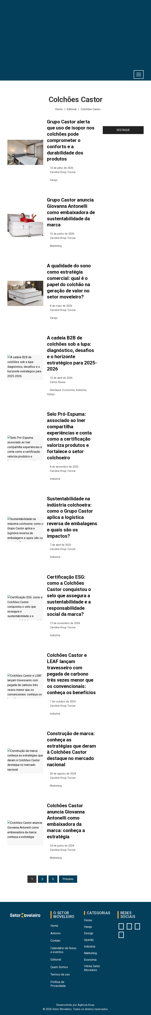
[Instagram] (121, 926)
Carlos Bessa (57, 382)
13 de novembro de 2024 (65, 623)
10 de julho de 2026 (61, 168)
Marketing (56, 245)
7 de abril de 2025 (60, 544)
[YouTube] (129, 926)
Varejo (54, 180)
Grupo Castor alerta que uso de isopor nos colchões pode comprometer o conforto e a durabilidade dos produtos (70, 140)
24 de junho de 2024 (62, 845)
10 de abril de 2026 (61, 378)
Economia (68, 390)
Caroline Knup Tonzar (63, 172)
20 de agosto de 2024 (63, 773)
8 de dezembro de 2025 (64, 466)
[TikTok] (121, 935)
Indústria (81, 390)
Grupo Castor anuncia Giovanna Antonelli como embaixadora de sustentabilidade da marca (71, 212)
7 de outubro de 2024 (63, 701)
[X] (137, 926)
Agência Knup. (86, 1005)
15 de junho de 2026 (62, 233)
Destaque (55, 390)
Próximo (68, 879)
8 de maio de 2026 (61, 305)
